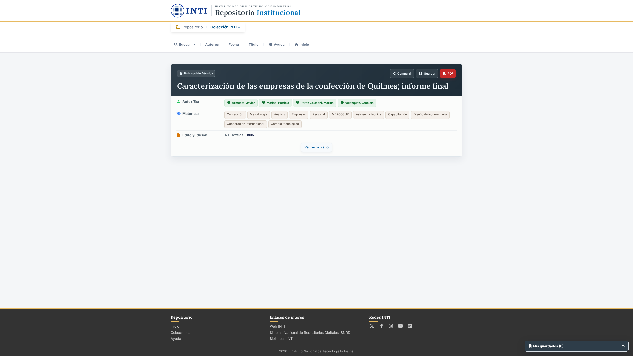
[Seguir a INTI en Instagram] (391, 326)
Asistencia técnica (368, 114)
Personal (319, 114)
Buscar (185, 44)
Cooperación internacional (245, 124)
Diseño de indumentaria (430, 114)
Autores (212, 44)
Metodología (258, 114)
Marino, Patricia (278, 103)
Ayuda (279, 44)
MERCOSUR (340, 114)
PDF (450, 73)
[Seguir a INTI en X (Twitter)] (372, 326)
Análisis (279, 114)
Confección (235, 114)
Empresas (299, 114)
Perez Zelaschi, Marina (317, 103)
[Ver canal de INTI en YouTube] (400, 326)
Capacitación (397, 114)
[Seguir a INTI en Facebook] (381, 326)
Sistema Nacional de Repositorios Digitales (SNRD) (311, 332)
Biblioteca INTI (282, 338)
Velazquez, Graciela (359, 103)
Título (254, 44)
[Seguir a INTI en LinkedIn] (410, 326)
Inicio (304, 44)
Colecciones (180, 332)
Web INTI (277, 326)
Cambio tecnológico (285, 124)
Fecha (234, 44)
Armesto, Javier (243, 103)
